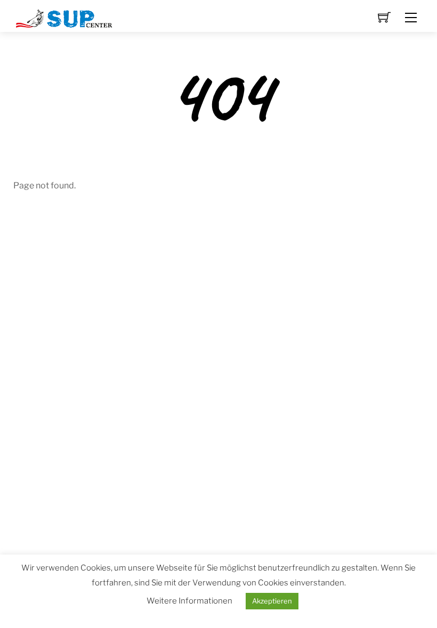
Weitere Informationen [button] (189, 601)
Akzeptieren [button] (272, 601)
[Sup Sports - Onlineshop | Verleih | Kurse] (65, 17)
